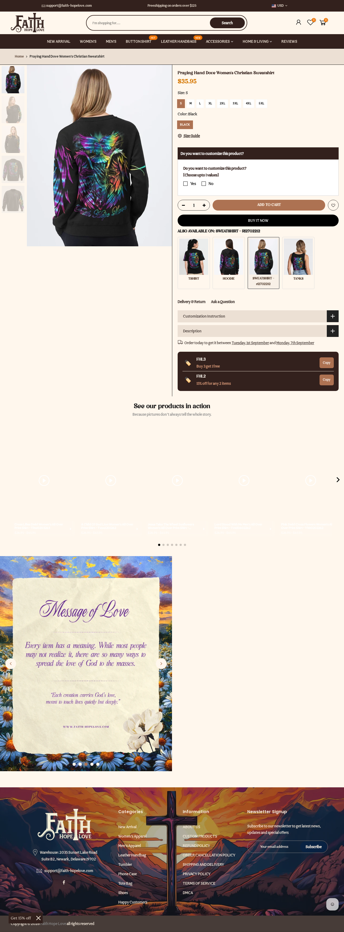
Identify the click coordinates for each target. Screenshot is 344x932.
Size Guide (191, 136)
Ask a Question (223, 301)
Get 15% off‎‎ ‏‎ (21, 918)
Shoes (123, 893)
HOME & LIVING (255, 41)
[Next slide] (161, 663)
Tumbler (125, 864)
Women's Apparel (132, 836)
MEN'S (111, 41)
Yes (193, 183)
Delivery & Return (192, 301)
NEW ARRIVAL (58, 41)
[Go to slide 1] (74, 764)
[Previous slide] (10, 663)
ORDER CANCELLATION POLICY (209, 855)
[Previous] (36, 155)
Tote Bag (125, 883)
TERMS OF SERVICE (199, 883)
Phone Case (127, 874)
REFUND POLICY (196, 846)
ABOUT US (191, 827)
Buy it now (258, 220)
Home (19, 56)
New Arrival (127, 827)
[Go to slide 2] (80, 764)
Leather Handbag (132, 855)
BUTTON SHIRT (141, 40)
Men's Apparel (129, 846)
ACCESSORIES (218, 41)
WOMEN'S (88, 41)
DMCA (188, 893)
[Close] (38, 918)
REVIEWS (289, 41)
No (211, 183)
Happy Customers (132, 902)
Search (227, 23)
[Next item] (338, 480)
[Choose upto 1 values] (201, 175)
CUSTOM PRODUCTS (200, 836)
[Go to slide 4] (92, 764)
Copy (327, 362)
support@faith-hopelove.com (69, 5)
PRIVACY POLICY (197, 874)
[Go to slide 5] (97, 764)
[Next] (162, 155)
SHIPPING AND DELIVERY (203, 864)
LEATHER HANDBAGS (181, 40)
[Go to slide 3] (86, 764)
